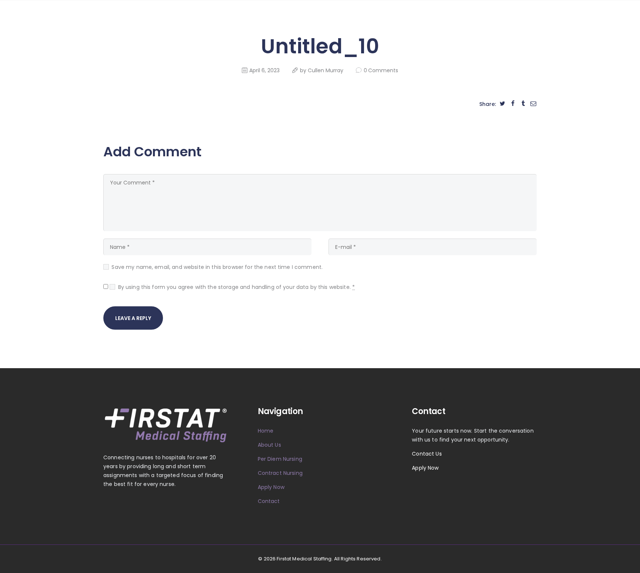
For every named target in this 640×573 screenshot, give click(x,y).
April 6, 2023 (264, 70)
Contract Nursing (280, 473)
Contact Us (426, 453)
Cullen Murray (326, 70)
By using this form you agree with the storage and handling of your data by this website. (236, 287)
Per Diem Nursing (280, 459)
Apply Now (271, 487)
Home (266, 430)
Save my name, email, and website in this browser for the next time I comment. (217, 267)
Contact (269, 501)
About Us (269, 445)
